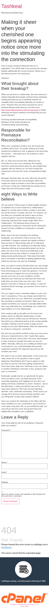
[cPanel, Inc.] (24, 602)
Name (4, 462)
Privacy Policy (24, 606)
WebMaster (6, 547)
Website (4, 482)
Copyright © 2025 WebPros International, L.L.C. (24, 604)
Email (4, 472)
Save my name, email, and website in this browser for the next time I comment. (23, 495)
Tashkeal (11, 6)
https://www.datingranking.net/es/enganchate (19, 110)
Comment (6, 430)
